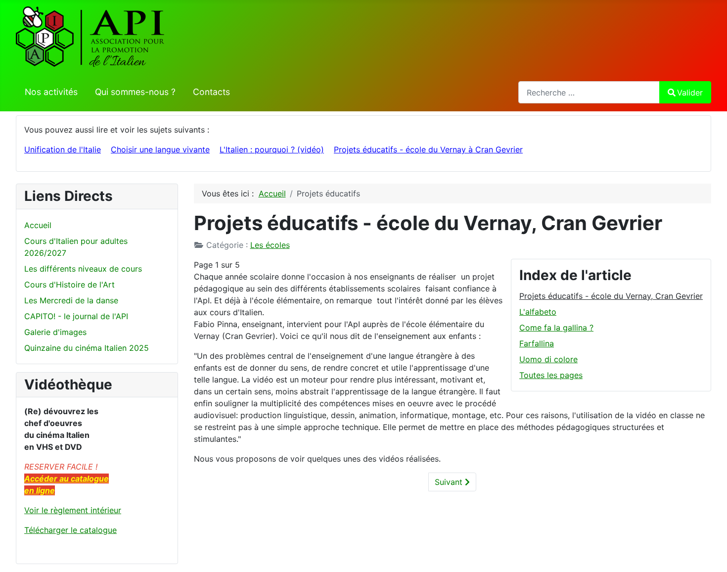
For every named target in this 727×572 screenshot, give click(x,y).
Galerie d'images (55, 332)
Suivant (450, 482)
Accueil (37, 225)
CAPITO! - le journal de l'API (76, 316)
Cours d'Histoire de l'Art (69, 284)
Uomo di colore (548, 359)
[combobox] (589, 92)
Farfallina (536, 343)
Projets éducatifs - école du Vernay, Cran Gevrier (611, 296)
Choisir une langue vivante (160, 149)
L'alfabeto (537, 312)
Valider (690, 92)
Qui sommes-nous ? (135, 92)
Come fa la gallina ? (556, 328)
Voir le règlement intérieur (72, 510)
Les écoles (270, 245)
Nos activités (51, 92)
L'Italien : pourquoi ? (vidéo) (272, 149)
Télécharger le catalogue (70, 530)
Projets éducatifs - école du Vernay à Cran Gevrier (428, 149)
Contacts (211, 92)
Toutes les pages (551, 375)
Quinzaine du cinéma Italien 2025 (86, 348)
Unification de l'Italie (62, 149)
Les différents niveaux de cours (83, 269)
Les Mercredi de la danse (71, 300)
